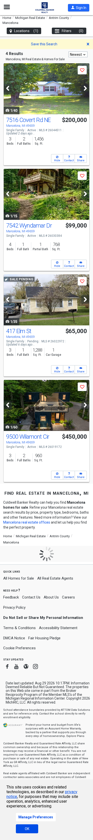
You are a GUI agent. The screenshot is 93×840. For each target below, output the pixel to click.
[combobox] (78, 54)
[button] (78, 7)
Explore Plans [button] (75, 736)
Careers (68, 597)
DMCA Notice (14, 638)
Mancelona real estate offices (26, 522)
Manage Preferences (35, 817)
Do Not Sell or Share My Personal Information (43, 617)
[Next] (85, 88)
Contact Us (31, 597)
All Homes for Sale (18, 578)
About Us (51, 597)
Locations (26, 31)
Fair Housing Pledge (44, 638)
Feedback (11, 597)
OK (27, 829)
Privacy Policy (14, 607)
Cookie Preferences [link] (19, 648)
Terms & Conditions (19, 628)
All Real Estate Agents (55, 578)
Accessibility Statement (58, 628)
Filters (72, 31)
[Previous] (8, 88)
